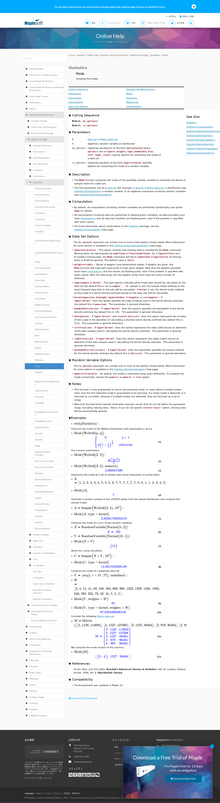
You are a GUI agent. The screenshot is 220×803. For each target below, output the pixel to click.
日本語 (67, 793)
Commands (38, 577)
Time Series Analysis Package (44, 605)
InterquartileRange (43, 311)
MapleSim (33, 709)
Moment (38, 372)
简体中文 (76, 793)
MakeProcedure (42, 329)
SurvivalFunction (42, 504)
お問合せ (172, 16)
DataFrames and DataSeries (44, 127)
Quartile (38, 439)
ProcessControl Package (42, 133)
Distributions (39, 176)
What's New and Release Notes (43, 75)
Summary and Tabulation (44, 553)
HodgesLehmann (42, 305)
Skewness (39, 473)
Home (72, 55)
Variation (39, 522)
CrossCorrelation (43, 225)
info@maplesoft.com (83, 761)
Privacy (86, 798)
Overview (37, 571)
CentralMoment (42, 200)
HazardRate (40, 298)
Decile (37, 262)
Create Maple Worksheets (41, 81)
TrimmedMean (41, 510)
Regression (38, 540)
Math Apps (34, 660)
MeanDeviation (42, 341)
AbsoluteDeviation (43, 188)
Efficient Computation (43, 599)
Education (33, 666)
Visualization (38, 565)
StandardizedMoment (44, 491)
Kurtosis (39, 323)
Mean (37, 335)
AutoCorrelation (42, 194)
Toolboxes (33, 703)
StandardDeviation (43, 479)
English (39, 793)
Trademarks (115, 798)
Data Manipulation (41, 157)
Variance (39, 516)
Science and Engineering (40, 639)
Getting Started (36, 69)
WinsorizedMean (42, 528)
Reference (33, 678)
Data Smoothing (40, 164)
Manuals (33, 691)
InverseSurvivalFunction (46, 317)
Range (37, 445)
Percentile (39, 396)
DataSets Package (39, 121)
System (32, 685)
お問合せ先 (75, 739)
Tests (35, 559)
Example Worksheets (42, 145)
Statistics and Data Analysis (41, 114)
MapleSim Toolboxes (38, 715)
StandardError (41, 485)
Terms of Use (76, 798)
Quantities (38, 182)
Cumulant (39, 231)
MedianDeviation (42, 354)
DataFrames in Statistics (44, 583)
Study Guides (35, 672)
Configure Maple (36, 697)
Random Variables (41, 534)
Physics (32, 108)
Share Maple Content (38, 96)
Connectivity (35, 645)
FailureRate (40, 280)
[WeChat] (97, 775)
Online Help (93, 55)
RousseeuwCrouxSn (44, 467)
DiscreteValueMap (43, 268)
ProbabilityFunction (43, 421)
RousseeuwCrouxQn (44, 461)
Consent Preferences (99, 798)
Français (48, 793)
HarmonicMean (42, 292)
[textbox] (87, 423)
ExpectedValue (41, 274)
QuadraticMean (42, 427)
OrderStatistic (41, 390)
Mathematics (35, 102)
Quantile (39, 433)
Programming (35, 626)
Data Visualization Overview (44, 620)
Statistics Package (39, 139)
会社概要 (29, 739)
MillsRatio (39, 360)
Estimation (38, 170)
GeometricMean (42, 286)
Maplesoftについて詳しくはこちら (38, 778)
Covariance (40, 219)
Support (38, 498)
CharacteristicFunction (45, 207)
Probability (39, 403)
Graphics (33, 632)
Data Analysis (39, 151)
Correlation (40, 213)
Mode (37, 366)
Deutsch (57, 793)
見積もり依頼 (188, 16)
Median (38, 347)
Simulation (37, 547)
